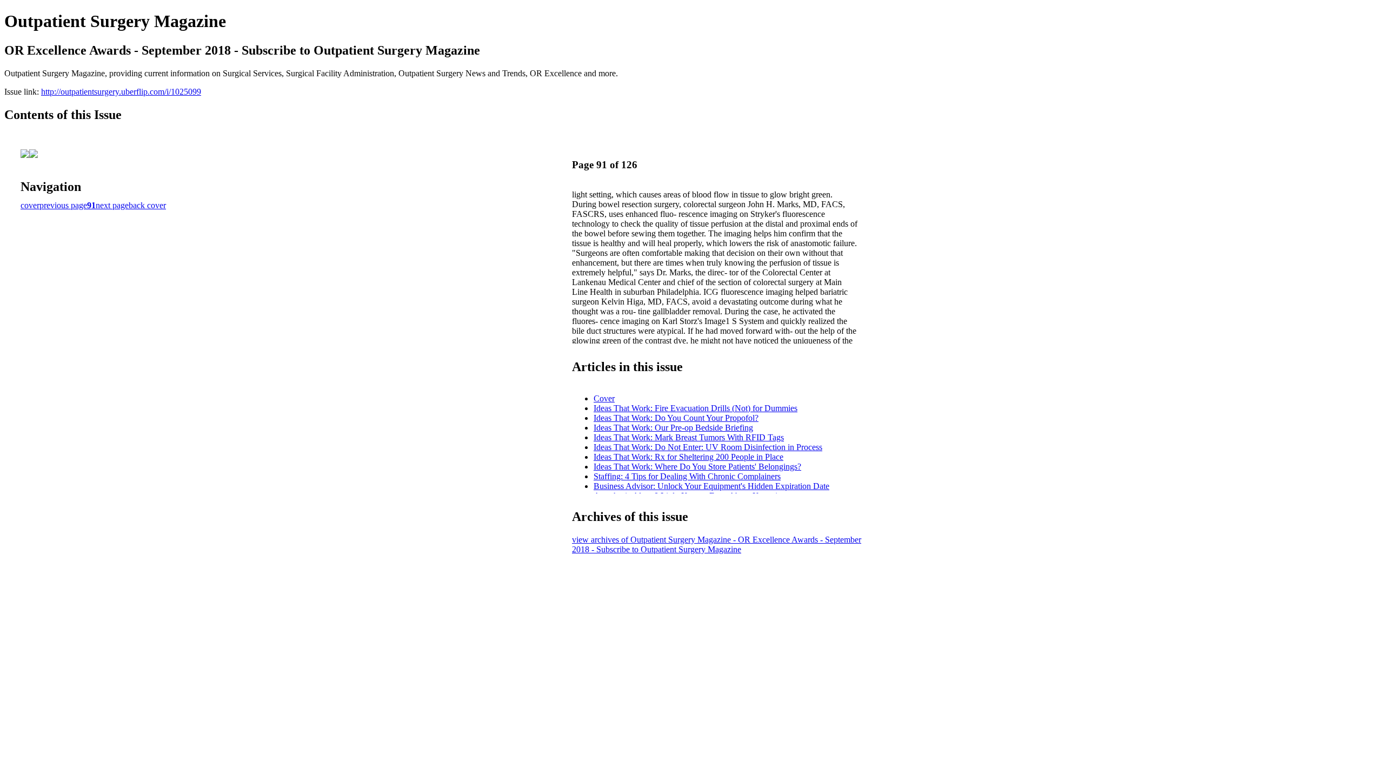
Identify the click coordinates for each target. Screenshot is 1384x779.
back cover (147, 205)
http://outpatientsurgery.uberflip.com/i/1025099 (121, 91)
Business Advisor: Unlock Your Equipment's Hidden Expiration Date (711, 486)
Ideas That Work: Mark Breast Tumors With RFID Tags (689, 437)
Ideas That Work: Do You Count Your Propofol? (676, 417)
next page (112, 205)
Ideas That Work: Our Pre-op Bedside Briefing (673, 427)
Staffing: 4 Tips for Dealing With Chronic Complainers (687, 476)
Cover (604, 398)
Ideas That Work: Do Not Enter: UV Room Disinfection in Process (708, 447)
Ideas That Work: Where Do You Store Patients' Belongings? (697, 466)
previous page (63, 205)
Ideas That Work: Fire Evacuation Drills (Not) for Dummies (695, 408)
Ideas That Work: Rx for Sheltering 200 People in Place (688, 456)
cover (30, 205)
